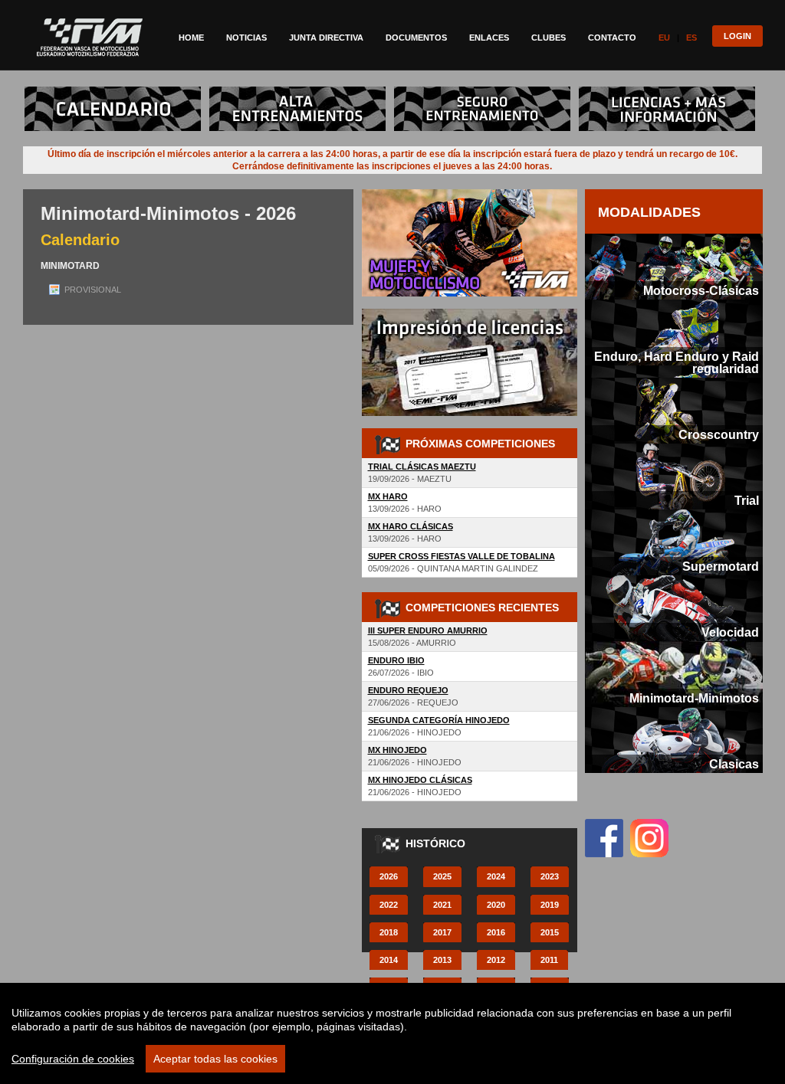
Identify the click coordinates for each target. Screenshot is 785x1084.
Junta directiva (326, 37)
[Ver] (116, 92)
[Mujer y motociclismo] (469, 195)
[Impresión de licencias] (469, 314)
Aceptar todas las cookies (215, 1059)
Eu (664, 37)
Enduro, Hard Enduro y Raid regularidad (676, 362)
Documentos (416, 37)
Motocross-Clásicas (701, 290)
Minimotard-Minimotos (694, 698)
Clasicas (734, 764)
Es (691, 37)
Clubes (548, 37)
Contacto (612, 37)
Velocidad (730, 632)
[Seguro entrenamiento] (485, 92)
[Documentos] (670, 92)
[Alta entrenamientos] (300, 92)
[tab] (674, 267)
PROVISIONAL (92, 289)
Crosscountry (718, 434)
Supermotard (720, 566)
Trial (746, 500)
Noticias (246, 37)
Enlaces (489, 37)
